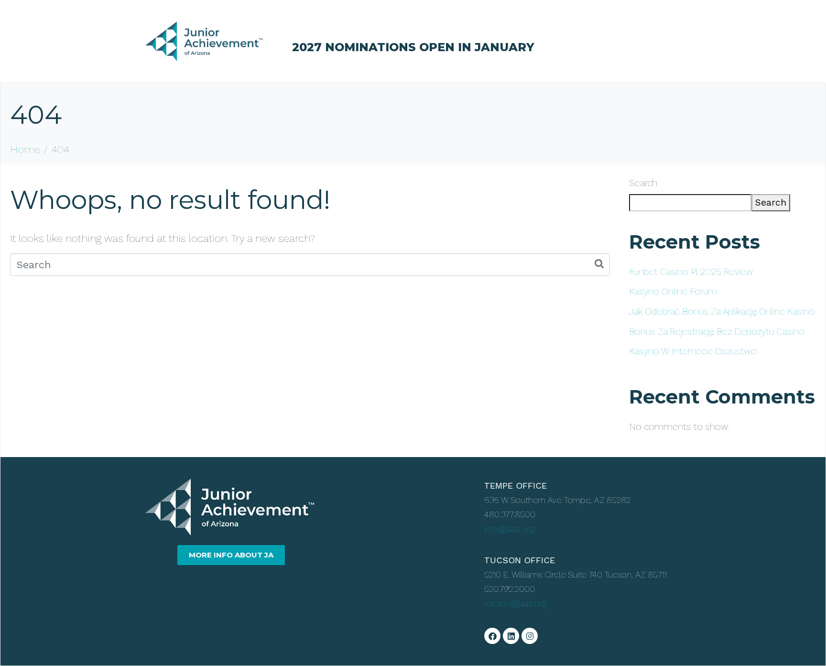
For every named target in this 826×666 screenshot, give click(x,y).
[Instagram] (530, 636)
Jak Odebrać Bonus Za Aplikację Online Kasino (722, 311)
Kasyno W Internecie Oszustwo (693, 351)
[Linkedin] (511, 636)
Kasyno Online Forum (673, 291)
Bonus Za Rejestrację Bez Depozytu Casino (716, 331)
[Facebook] (492, 636)
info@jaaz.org (509, 529)
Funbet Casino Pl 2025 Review (691, 271)
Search (643, 182)
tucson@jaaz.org (515, 603)
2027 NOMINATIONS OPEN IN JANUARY (413, 47)
